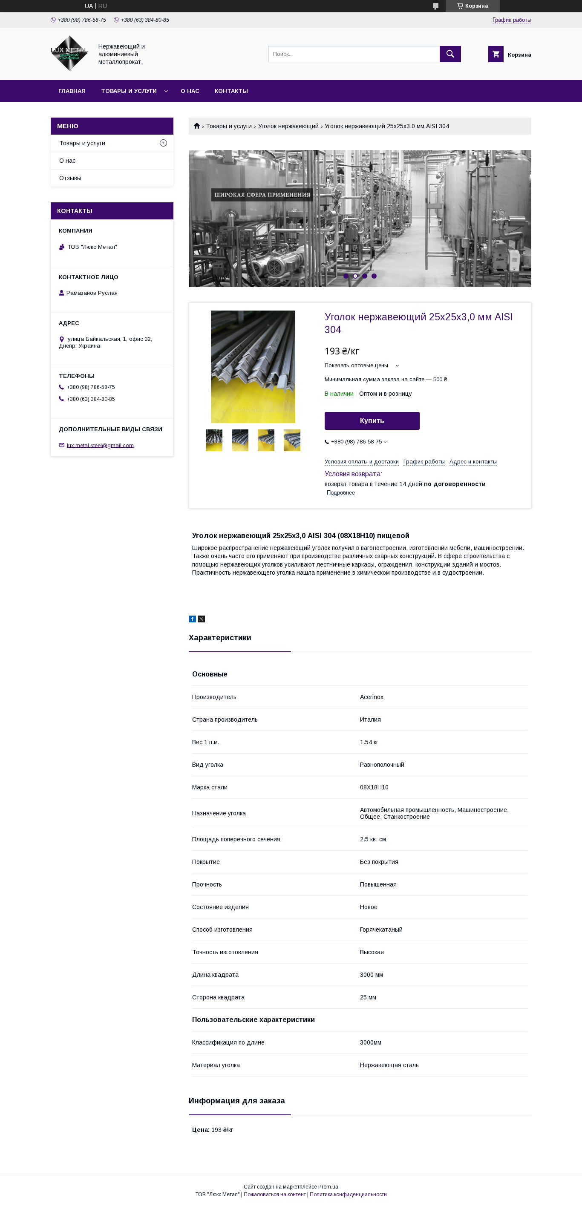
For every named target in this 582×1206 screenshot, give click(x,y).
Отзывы (70, 178)
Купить (372, 420)
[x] (201, 620)
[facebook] (192, 620)
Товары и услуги (129, 91)
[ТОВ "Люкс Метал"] (69, 69)
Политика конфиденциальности (348, 1194)
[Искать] (450, 54)
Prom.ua (328, 1187)
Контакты (231, 91)
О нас (190, 91)
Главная (72, 91)
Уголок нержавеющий (288, 126)
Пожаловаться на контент (275, 1194)
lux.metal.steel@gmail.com (100, 445)
